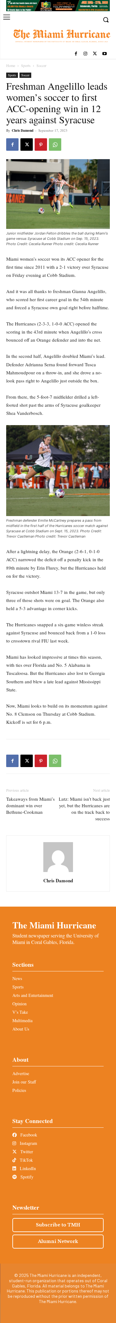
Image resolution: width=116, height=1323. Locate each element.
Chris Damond (22, 130)
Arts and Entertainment (32, 995)
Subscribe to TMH (58, 1225)
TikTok (26, 1160)
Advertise (20, 1073)
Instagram (28, 1143)
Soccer (41, 65)
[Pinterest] (41, 144)
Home (10, 65)
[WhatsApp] (55, 144)
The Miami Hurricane (54, 925)
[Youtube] (104, 54)
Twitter (26, 1152)
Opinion (19, 1004)
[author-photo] (58, 872)
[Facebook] (76, 54)
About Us (20, 1029)
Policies (19, 1090)
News (17, 978)
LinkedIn (27, 1168)
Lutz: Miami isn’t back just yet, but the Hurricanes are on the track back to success (84, 809)
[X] (95, 54)
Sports (26, 65)
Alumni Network (58, 1241)
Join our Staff (24, 1082)
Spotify (26, 1177)
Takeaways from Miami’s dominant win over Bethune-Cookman (30, 805)
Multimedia (22, 1020)
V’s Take (20, 1012)
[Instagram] (85, 54)
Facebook (28, 1135)
